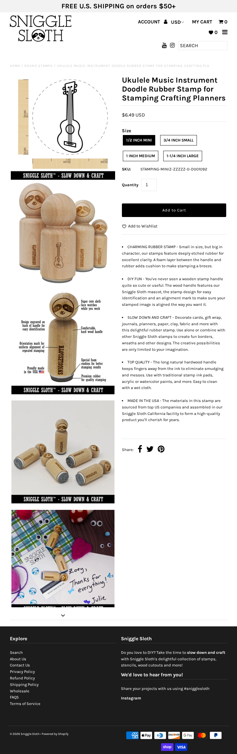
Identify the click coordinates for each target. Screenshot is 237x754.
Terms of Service (25, 703)
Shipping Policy (24, 684)
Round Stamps (38, 66)
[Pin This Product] (161, 450)
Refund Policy (22, 678)
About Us (18, 659)
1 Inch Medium (140, 156)
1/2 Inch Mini (139, 140)
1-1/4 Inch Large (183, 156)
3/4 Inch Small (178, 140)
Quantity (130, 184)
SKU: (126, 169)
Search (16, 652)
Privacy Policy (22, 671)
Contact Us (20, 665)
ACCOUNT (149, 22)
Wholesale (19, 691)
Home (15, 66)
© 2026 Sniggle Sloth (25, 734)
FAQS (14, 697)
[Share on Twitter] (150, 450)
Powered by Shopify (55, 734)
